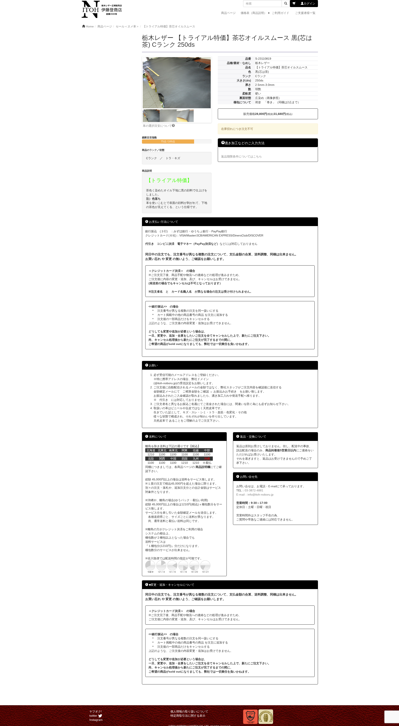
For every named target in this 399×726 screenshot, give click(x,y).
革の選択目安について (157, 125)
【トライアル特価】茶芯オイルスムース (169, 26)
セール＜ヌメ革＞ (127, 26)
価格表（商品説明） (254, 13)
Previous (136, 89)
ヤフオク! (95, 711)
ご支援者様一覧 (305, 13)
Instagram (96, 719)
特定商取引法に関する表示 (187, 715)
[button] (294, 3)
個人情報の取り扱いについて (189, 711)
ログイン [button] (309, 3)
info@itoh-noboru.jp (260, 494)
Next (217, 89)
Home (90, 26)
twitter (93, 715)
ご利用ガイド (280, 13)
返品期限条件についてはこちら (241, 156)
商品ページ (228, 13)
